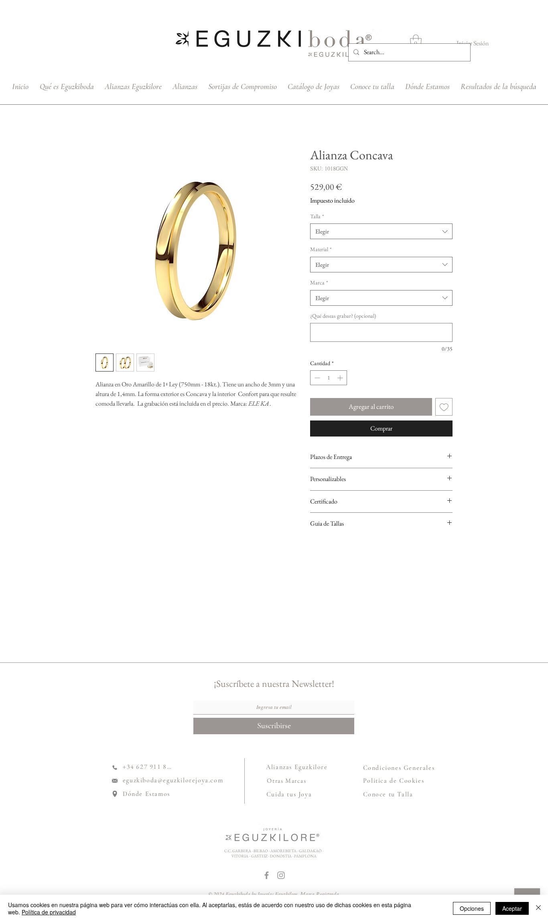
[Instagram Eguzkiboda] (281, 875)
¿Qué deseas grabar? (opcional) (343, 315)
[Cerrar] (538, 908)
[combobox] (381, 231)
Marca (319, 282)
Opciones (472, 908)
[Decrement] (316, 378)
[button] (416, 42)
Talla (317, 216)
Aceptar (512, 908)
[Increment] (341, 378)
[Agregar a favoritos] (444, 407)
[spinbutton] (328, 378)
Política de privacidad (49, 912)
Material (321, 249)
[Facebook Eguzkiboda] (267, 875)
